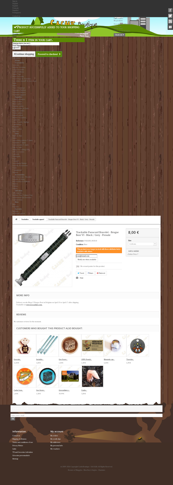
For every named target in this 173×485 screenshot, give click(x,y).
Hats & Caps (17, 147)
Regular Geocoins (18, 67)
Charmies (101, 470)
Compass (15, 161)
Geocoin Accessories (20, 165)
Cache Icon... (18, 390)
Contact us (16, 16)
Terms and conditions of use (22, 442)
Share (91, 273)
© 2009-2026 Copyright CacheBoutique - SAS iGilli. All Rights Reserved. (87, 466)
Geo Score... (63, 359)
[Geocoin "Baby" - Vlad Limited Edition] (25, 345)
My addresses (55, 442)
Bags (14, 158)
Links (14, 449)
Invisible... (40, 359)
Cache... (84, 390)
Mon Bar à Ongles (90, 470)
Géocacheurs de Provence (21, 197)
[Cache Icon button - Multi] (25, 376)
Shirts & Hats (17, 136)
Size (130, 240)
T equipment (17, 170)
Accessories (19, 174)
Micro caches (17, 104)
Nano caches (17, 101)
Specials (18, 209)
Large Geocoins (18, 69)
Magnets (15, 127)
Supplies (18, 97)
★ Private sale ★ (18, 213)
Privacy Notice (17, 445)
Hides (14, 85)
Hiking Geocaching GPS (20, 149)
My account (56, 431)
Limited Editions (18, 72)
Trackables (19, 62)
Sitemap (15, 459)
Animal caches (17, 115)
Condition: (80, 244)
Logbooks (16, 120)
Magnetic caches (18, 111)
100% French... (86, 359)
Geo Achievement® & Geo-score (24, 81)
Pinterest (101, 273)
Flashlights (16, 156)
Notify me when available (87, 259)
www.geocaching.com (34, 305)
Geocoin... (17, 359)
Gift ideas (18, 190)
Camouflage (17, 124)
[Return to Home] (16, 219)
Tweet (81, 273)
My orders (54, 435)
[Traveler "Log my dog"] (137, 345)
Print (81, 278)
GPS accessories (18, 152)
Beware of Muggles (75, 470)
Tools (14, 168)
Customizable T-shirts (20, 145)
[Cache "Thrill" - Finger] (92, 376)
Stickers (15, 184)
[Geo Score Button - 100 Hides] (47, 376)
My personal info (56, 445)
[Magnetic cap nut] (115, 345)
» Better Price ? (132, 254)
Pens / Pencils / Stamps (20, 122)
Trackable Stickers (19, 92)
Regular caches (18, 106)
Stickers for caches (19, 117)
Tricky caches (17, 113)
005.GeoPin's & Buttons (21, 181)
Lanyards (15, 154)
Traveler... (130, 359)
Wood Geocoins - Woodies (22, 177)
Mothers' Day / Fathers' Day (22, 195)
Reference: (80, 241)
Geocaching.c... (64, 390)
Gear (17, 133)
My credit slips (55, 439)
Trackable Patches (19, 90)
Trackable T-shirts (19, 142)
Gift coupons (17, 193)
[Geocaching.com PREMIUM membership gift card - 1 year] (70, 376)
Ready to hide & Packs (20, 108)
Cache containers (18, 99)
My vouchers (55, 449)
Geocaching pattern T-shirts (22, 140)
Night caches (17, 129)
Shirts (14, 138)
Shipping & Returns (19, 439)
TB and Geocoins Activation (22, 452)
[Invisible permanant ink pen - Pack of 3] (47, 345)
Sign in (14, 1)
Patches (15, 186)
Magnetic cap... (109, 359)
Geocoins (15, 65)
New (16, 202)
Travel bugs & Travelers (21, 79)
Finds (14, 83)
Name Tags (16, 74)
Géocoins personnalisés (21, 455)
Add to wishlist (133, 251)
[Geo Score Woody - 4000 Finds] (70, 345)
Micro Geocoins (18, 76)
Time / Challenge (18, 88)
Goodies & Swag (18, 179)
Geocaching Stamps (19, 163)
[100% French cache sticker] (92, 345)
